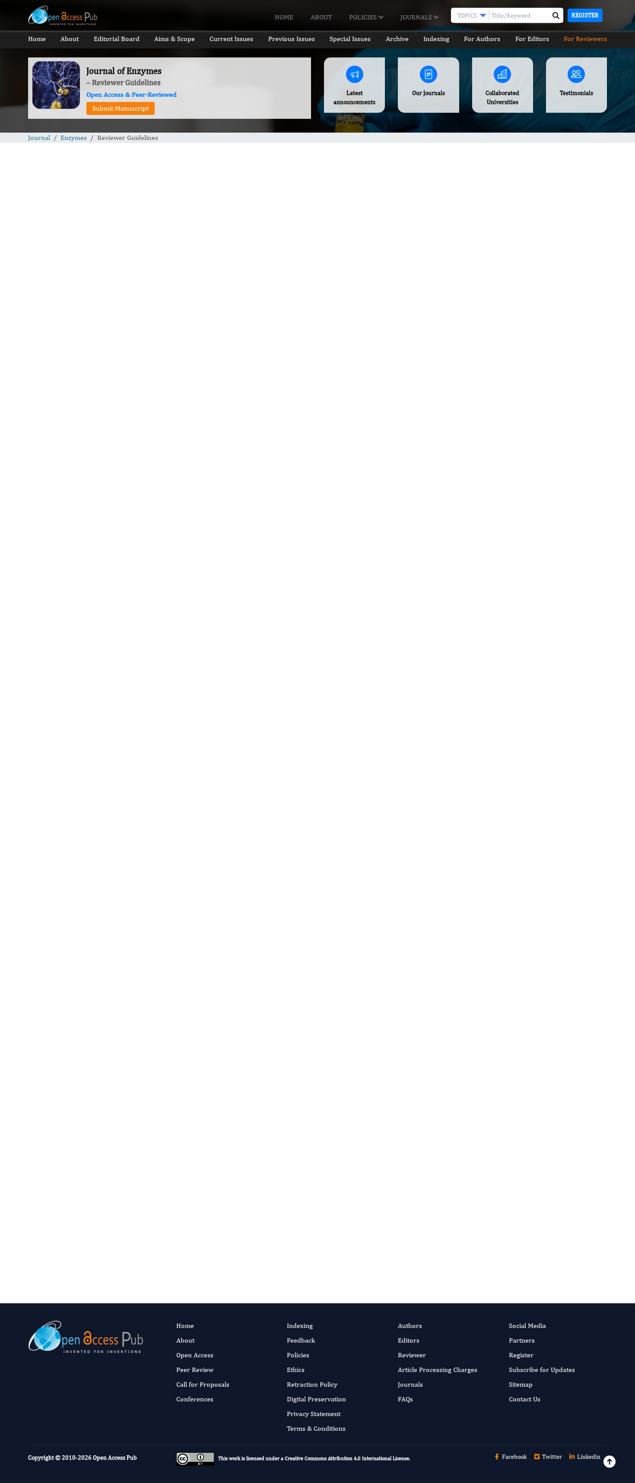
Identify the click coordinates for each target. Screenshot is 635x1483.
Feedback (301, 1340)
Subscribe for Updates (542, 1370)
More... (539, 1116)
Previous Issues (291, 39)
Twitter (551, 1456)
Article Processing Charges (437, 1370)
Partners (522, 1340)
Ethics (296, 1370)
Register (585, 15)
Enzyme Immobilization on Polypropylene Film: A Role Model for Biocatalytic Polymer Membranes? (538, 601)
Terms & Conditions (316, 1428)
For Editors (532, 39)
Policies (363, 17)
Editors (408, 1340)
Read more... (539, 404)
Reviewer (412, 1355)
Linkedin (588, 1456)
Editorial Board (117, 39)
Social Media (527, 1325)
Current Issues (231, 39)
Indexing (436, 39)
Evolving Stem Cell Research (519, 932)
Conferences (194, 1399)
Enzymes (73, 137)
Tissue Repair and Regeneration (523, 825)
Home (284, 17)
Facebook (514, 1456)
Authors (410, 1325)
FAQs (405, 1399)
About (321, 17)
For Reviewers (585, 39)
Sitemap (521, 1384)
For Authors (482, 39)
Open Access (194, 1355)
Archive (397, 39)
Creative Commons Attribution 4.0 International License (347, 1458)
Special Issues (350, 39)
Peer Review (194, 1370)
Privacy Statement (313, 1414)
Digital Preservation (316, 1399)
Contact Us (524, 1399)
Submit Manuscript (120, 108)
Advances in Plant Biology (516, 879)
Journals (417, 17)
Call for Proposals (202, 1384)
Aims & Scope (174, 39)
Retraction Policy (312, 1384)
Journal (39, 137)
